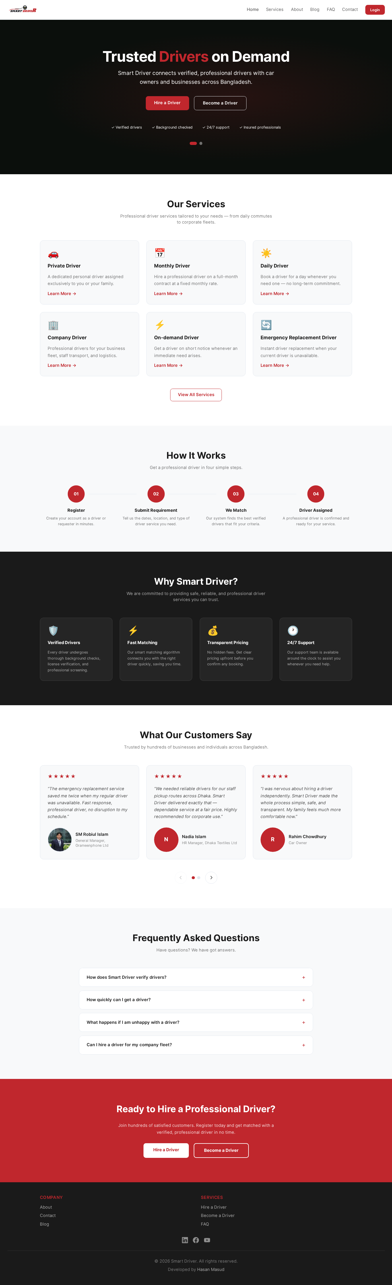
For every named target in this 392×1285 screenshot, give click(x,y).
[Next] (211, 878)
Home (253, 9)
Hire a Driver (167, 102)
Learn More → (62, 293)
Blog (314, 9)
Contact (350, 9)
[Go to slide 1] (193, 143)
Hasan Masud (210, 1269)
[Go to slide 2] (201, 143)
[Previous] (181, 878)
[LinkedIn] (185, 1240)
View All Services (196, 394)
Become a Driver (220, 103)
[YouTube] (207, 1240)
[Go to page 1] (193, 877)
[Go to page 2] (198, 877)
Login (375, 10)
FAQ (331, 9)
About (297, 9)
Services (275, 9)
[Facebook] (196, 1240)
